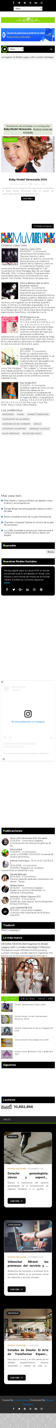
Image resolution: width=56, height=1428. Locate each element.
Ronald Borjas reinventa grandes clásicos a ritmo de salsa (28, 510)
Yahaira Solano (17, 885)
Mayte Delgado (32, 433)
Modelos (11, 140)
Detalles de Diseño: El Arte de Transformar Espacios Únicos (28, 1354)
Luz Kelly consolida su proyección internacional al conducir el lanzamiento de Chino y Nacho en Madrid (28, 533)
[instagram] (41, 3)
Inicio (7, 582)
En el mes (28, 998)
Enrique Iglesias (40, 429)
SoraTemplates (21, 1400)
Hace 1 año (45, 998)
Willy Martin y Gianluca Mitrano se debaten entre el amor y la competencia (28, 501)
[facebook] (13, 3)
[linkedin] (27, 590)
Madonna (8, 414)
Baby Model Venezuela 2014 (28, 179)
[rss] (30, 3)
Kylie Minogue (11, 433)
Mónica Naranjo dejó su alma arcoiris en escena (34, 284)
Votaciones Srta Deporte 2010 (32, 1040)
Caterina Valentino (14, 429)
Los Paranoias (27, 349)
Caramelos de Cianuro (16, 424)
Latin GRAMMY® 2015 (21, 907)
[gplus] (21, 590)
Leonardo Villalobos (16, 419)
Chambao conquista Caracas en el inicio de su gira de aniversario (29, 523)
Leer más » (28, 198)
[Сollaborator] (28, 34)
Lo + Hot (10, 998)
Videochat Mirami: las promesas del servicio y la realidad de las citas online (28, 1265)
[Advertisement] (28, 90)
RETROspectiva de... (30, 317)
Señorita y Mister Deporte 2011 (25, 896)
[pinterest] (25, 3)
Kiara (20, 414)
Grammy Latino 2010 (30, 249)
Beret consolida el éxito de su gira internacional (27, 516)
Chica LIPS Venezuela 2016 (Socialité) (28, 838)
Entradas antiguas (43, 226)
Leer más (14, 1201)
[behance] (36, 3)
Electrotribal (16, 849)
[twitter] (19, 3)
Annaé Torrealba (38, 414)
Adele (37, 424)
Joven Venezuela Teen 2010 (30, 1004)
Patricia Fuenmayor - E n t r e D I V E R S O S (31, 861)
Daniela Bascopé (18, 874)
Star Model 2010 (28, 383)
